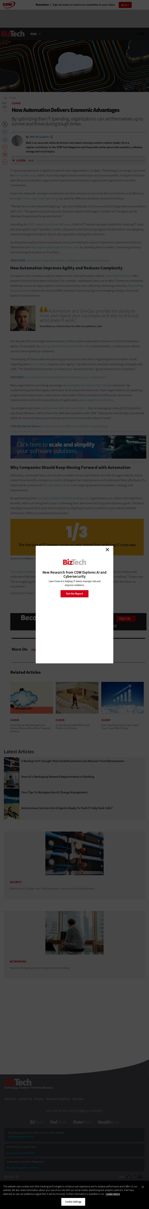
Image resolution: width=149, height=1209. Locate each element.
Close (107, 550)
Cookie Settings (73, 1201)
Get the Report (74, 593)
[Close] (143, 1187)
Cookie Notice (113, 1194)
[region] (74, 1195)
